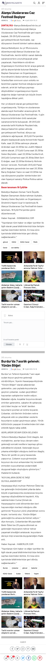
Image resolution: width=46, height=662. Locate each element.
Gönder (9, 344)
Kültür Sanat (24, 242)
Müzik (35, 242)
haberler (34, 568)
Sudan (18, 574)
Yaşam (36, 574)
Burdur (5, 568)
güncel (5, 242)
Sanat (5, 248)
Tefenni (27, 574)
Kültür (14, 242)
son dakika (15, 248)
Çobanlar (15, 568)
